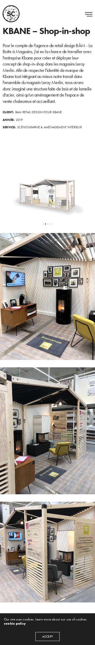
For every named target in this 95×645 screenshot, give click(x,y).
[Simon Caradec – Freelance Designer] (11, 13)
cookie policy (15, 623)
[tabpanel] (47, 194)
